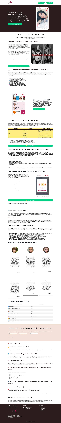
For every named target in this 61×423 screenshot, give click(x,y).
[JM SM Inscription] (42, 18)
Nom (8, 333)
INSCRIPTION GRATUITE (15, 24)
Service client (43, 408)
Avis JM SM (43, 407)
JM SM (9, 415)
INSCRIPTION (50, 2)
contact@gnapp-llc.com (27, 407)
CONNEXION (41, 2)
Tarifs (42, 409)
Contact (42, 410)
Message (28, 333)
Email (18, 333)
